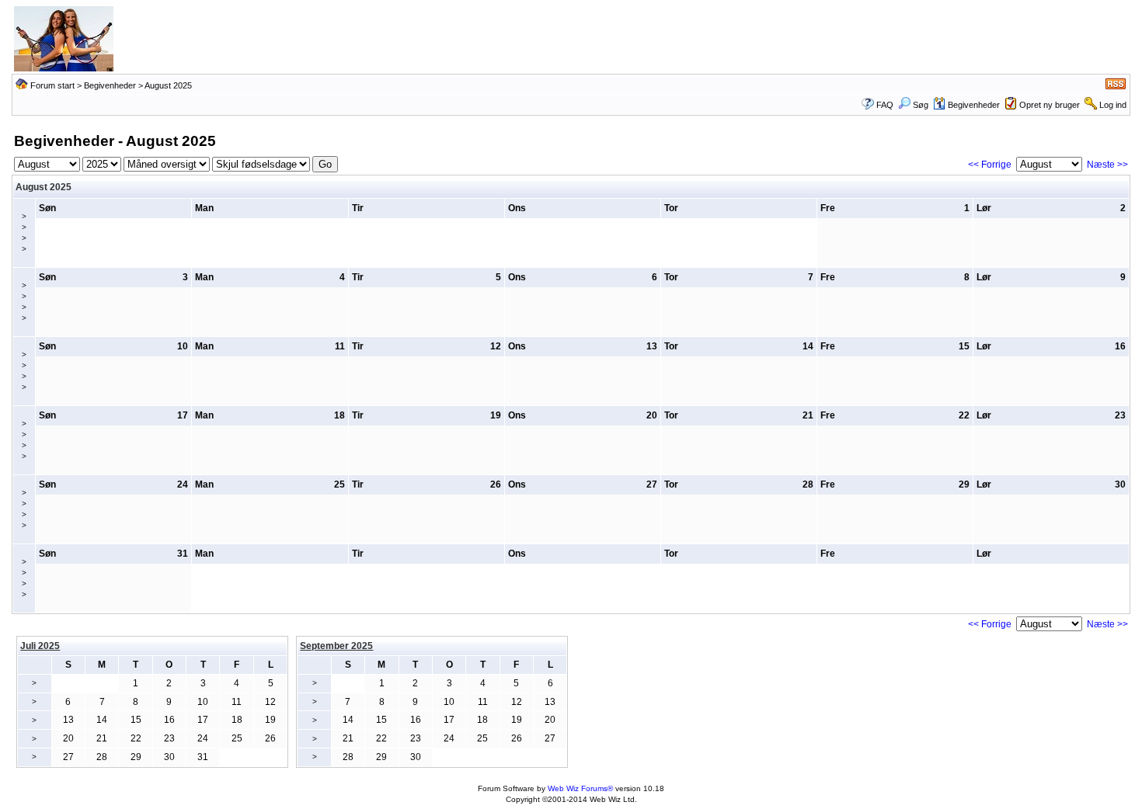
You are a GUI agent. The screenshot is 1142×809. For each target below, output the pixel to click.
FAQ (884, 104)
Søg (920, 104)
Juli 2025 (40, 646)
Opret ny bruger (1049, 104)
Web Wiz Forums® (580, 788)
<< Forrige (989, 164)
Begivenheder (110, 85)
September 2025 (336, 646)
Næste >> (1107, 164)
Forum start (52, 85)
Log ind (1112, 104)
